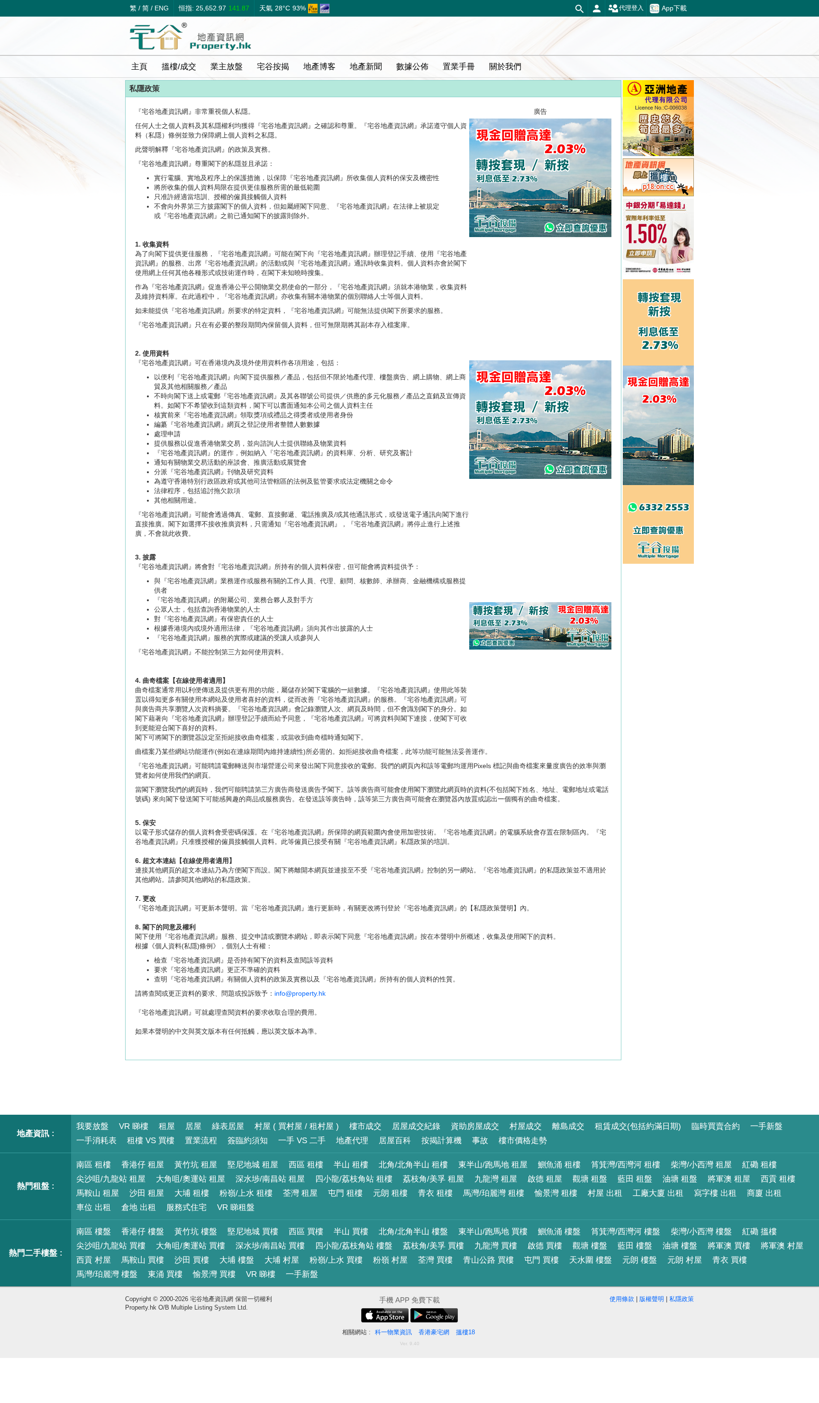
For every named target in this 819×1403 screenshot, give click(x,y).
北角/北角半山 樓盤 (413, 1231)
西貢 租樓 (778, 1178)
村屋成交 (526, 1126)
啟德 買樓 (545, 1245)
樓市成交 (365, 1126)
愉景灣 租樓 (556, 1193)
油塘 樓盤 (680, 1245)
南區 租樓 (93, 1164)
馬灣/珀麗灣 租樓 (493, 1193)
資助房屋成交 (475, 1126)
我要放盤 (92, 1126)
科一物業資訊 (393, 1332)
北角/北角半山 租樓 (413, 1164)
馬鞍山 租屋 (97, 1193)
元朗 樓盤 (639, 1260)
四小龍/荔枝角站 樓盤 (353, 1245)
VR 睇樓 (133, 1126)
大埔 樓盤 (236, 1260)
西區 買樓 (306, 1231)
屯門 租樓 (345, 1193)
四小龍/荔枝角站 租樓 (353, 1178)
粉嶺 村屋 (390, 1260)
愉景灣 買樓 (214, 1274)
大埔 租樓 (191, 1193)
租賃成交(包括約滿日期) (638, 1126)
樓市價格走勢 (523, 1140)
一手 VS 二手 (302, 1140)
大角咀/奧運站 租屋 (190, 1178)
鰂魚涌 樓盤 (559, 1231)
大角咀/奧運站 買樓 (190, 1245)
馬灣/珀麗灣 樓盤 (106, 1274)
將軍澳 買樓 (729, 1245)
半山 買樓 (351, 1231)
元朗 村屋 (684, 1260)
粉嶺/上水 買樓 (336, 1260)
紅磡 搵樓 (759, 1231)
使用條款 (622, 1298)
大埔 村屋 (281, 1260)
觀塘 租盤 (590, 1178)
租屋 (167, 1126)
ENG (162, 8)
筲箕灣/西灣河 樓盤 (625, 1231)
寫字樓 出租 (715, 1193)
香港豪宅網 (434, 1332)
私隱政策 (681, 1298)
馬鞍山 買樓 (142, 1260)
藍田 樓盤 (635, 1245)
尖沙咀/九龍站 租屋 (111, 1178)
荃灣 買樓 (435, 1260)
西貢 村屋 (93, 1260)
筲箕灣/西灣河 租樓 (625, 1164)
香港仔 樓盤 (142, 1231)
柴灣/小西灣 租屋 (701, 1164)
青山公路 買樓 (488, 1260)
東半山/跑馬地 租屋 (493, 1164)
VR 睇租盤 (236, 1207)
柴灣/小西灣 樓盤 (701, 1231)
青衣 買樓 (729, 1260)
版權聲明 (651, 1298)
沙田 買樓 (191, 1260)
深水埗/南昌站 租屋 (270, 1178)
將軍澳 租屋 (729, 1178)
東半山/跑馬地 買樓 (493, 1231)
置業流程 (201, 1140)
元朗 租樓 (390, 1193)
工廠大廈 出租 (658, 1193)
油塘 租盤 (680, 1178)
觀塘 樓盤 (590, 1245)
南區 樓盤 (93, 1231)
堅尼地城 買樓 (253, 1231)
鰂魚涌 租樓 (559, 1164)
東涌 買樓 (165, 1274)
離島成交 (568, 1126)
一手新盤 (766, 1126)
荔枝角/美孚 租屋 (433, 1178)
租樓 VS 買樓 (150, 1140)
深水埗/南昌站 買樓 (270, 1245)
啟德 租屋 (545, 1178)
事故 (480, 1140)
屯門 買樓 (541, 1260)
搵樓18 (465, 1332)
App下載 (674, 8)
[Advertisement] (540, 540)
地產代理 (352, 1140)
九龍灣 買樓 (495, 1245)
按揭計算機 (441, 1140)
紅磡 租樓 (759, 1164)
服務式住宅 (186, 1207)
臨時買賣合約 (716, 1126)
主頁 (139, 66)
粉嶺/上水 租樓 (246, 1193)
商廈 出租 (764, 1193)
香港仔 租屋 (142, 1164)
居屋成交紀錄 (416, 1126)
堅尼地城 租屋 (253, 1164)
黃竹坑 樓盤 (195, 1231)
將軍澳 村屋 (782, 1245)
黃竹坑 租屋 (195, 1164)
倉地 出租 (138, 1207)
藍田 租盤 (635, 1178)
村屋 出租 (605, 1193)
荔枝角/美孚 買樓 (433, 1245)
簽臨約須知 (248, 1140)
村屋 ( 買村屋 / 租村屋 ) (297, 1126)
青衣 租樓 (435, 1193)
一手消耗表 (96, 1140)
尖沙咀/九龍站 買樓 (111, 1245)
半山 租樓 (351, 1164)
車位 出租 (93, 1207)
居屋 (193, 1126)
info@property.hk (300, 993)
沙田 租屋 (146, 1193)
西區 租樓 (306, 1164)
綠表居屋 (228, 1126)
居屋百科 (395, 1140)
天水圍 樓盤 (590, 1260)
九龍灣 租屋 (495, 1178)
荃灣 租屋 (300, 1193)
